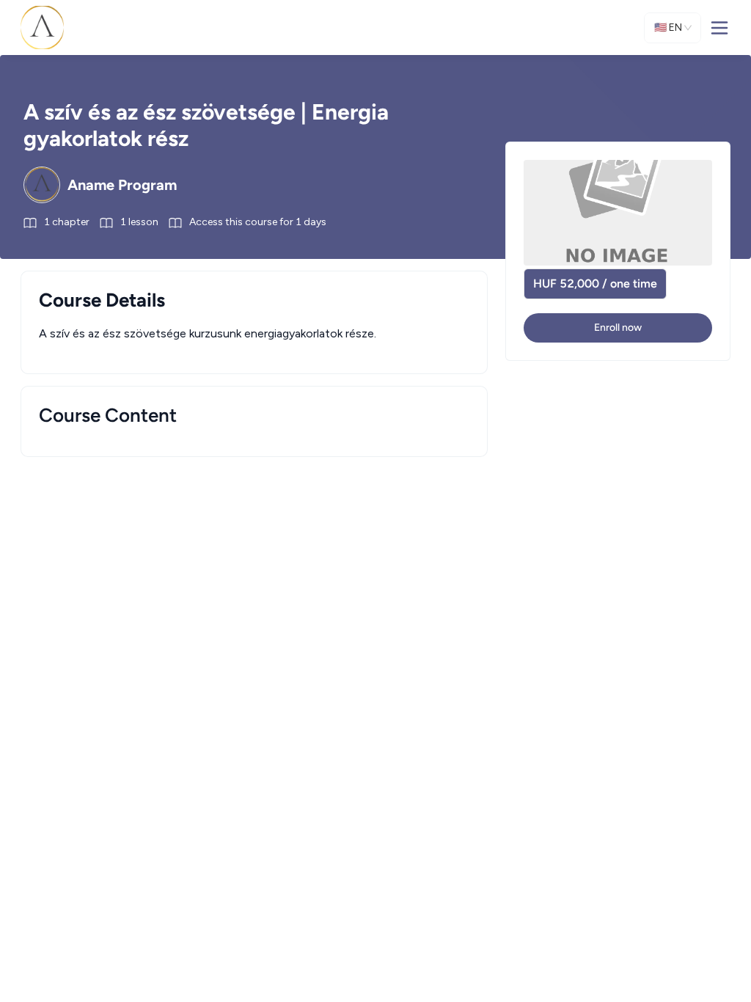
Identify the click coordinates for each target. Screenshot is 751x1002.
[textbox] (254, 333)
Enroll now (618, 327)
